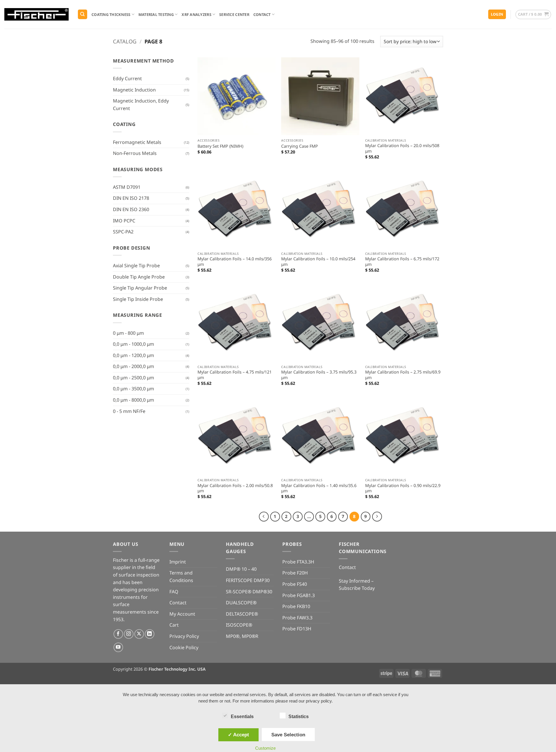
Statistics (298, 716)
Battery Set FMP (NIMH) (220, 146)
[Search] (82, 14)
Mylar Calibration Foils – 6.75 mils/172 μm (402, 261)
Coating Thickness (111, 14)
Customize (265, 748)
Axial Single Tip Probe (136, 265)
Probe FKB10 (296, 606)
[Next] (377, 517)
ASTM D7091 (126, 187)
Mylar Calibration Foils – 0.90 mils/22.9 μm (402, 488)
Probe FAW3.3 (297, 617)
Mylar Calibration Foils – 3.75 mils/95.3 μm (318, 374)
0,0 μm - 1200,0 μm (133, 355)
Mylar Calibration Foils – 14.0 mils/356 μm (234, 261)
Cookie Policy (183, 647)
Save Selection (288, 734)
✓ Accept (238, 734)
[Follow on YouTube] (118, 647)
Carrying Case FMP (299, 146)
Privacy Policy (184, 636)
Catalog (124, 41)
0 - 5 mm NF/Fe (129, 411)
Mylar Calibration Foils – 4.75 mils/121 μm (234, 374)
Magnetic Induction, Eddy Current (141, 104)
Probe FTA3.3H (298, 562)
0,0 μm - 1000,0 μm (133, 344)
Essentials (242, 716)
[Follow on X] (139, 634)
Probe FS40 (294, 584)
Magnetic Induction (134, 90)
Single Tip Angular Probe (140, 288)
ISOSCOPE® (239, 625)
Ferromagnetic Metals (137, 142)
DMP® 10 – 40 (241, 569)
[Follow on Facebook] (118, 634)
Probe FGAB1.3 (298, 595)
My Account (182, 614)
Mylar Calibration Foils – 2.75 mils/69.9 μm (402, 374)
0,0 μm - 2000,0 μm (133, 366)
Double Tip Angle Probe (139, 277)
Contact (262, 14)
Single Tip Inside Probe (138, 299)
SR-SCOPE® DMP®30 (249, 591)
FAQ (173, 591)
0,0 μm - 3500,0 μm (133, 388)
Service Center (234, 14)
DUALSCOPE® (241, 602)
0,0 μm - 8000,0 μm (133, 400)
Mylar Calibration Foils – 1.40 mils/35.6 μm (318, 488)
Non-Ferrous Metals (135, 153)
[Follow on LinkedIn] (149, 634)
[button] (497, 14)
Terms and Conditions (181, 576)
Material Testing (156, 14)
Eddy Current (127, 78)
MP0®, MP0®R (242, 636)
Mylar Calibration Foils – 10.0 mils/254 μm (318, 261)
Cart (174, 625)
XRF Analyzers (196, 14)
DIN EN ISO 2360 (131, 209)
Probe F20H (295, 573)
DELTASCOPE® (242, 614)
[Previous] (264, 517)
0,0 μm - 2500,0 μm (133, 377)
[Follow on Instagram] (128, 634)
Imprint (177, 562)
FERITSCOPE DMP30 (248, 580)
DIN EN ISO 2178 (131, 198)
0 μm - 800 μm (128, 333)
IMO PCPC (124, 220)
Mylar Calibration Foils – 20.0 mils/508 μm (402, 148)
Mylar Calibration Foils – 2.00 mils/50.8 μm (235, 488)
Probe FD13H (296, 628)
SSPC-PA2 (123, 231)
